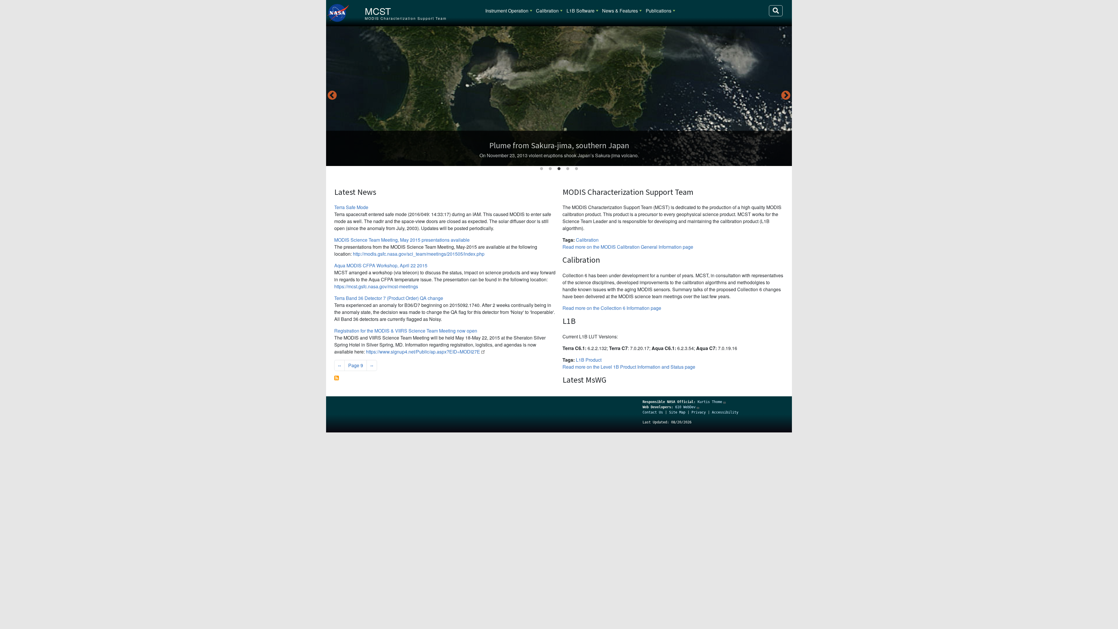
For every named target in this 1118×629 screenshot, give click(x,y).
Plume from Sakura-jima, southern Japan (559, 145)
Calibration (547, 10)
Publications (658, 10)
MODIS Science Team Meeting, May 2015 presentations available (402, 239)
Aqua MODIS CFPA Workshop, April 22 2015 (380, 265)
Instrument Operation (506, 10)
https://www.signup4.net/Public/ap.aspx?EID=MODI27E (423, 351)
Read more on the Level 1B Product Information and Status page (628, 366)
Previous (332, 96)
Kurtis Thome (710, 402)
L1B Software (581, 10)
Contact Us (653, 412)
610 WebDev (685, 407)
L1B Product (589, 359)
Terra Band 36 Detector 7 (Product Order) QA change (388, 298)
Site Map (677, 412)
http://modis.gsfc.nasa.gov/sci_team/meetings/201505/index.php (418, 253)
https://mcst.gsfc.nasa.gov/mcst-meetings (376, 286)
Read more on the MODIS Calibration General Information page (627, 246)
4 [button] (568, 169)
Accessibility (725, 412)
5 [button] (576, 169)
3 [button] (559, 169)
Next (786, 96)
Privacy (698, 412)
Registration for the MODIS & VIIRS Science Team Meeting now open (405, 330)
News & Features (620, 10)
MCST (378, 10)
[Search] (776, 10)
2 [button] (550, 169)
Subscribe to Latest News (336, 378)
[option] (559, 96)
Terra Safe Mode (351, 207)
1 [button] (541, 169)
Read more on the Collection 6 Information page (611, 308)
